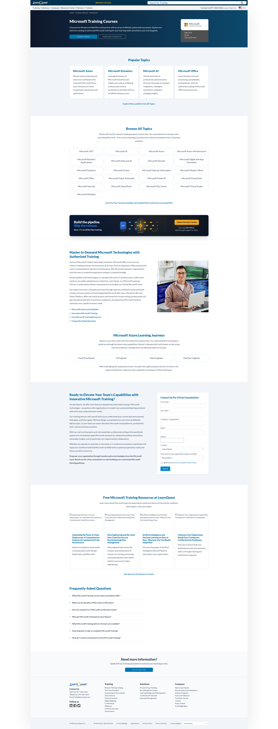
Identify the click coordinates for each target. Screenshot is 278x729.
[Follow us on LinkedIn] (71, 705)
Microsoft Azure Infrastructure (191, 151)
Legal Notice (135, 723)
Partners (80, 8)
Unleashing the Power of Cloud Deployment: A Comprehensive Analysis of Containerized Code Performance (86, 539)
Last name (165, 410)
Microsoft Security (86, 186)
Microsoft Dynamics (120, 71)
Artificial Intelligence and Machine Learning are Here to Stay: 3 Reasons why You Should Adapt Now (156, 539)
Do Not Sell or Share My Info (103, 723)
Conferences (109, 703)
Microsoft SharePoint (121, 186)
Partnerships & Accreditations (186, 690)
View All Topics (83, 36)
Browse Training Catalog (114, 688)
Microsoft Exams (121, 170)
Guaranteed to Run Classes (115, 693)
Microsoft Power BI (156, 178)
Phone (163, 437)
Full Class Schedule (112, 690)
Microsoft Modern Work (191, 170)
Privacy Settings (122, 723)
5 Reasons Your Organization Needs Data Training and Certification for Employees (190, 537)
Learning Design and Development (153, 693)
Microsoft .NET (86, 151)
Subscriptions (110, 695)
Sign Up (233, 8)
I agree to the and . (180, 463)
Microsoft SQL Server (156, 186)
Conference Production (148, 695)
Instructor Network (182, 695)
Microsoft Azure (83, 71)
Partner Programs (181, 693)
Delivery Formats (111, 698)
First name (165, 402)
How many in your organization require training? (179, 454)
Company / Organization (170, 419)
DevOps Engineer (191, 358)
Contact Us (205, 8)
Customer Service (181, 698)
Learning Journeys (111, 709)
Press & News (180, 703)
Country (164, 445)
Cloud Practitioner (86, 358)
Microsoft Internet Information (156, 170)
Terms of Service (161, 723)
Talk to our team (139, 670)
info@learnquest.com (82, 697)
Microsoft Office (188, 71)
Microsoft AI (151, 71)
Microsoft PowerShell (191, 178)
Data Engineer (156, 358)
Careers (178, 701)
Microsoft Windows (86, 194)
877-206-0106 (216, 8)
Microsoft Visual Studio (192, 186)
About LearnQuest (182, 688)
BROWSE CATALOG (103, 3)
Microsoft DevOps (156, 160)
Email (163, 428)
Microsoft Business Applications (86, 161)
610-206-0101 (83, 694)
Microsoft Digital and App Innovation (192, 161)
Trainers (89, 8)
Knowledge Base (181, 706)
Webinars (108, 706)
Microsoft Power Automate (121, 178)
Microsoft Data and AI (121, 160)
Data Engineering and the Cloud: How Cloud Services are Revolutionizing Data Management (121, 539)
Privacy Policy (191, 463)
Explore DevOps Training (187, 222)
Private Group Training (148, 688)
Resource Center (68, 8)
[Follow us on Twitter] (78, 705)
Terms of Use (177, 463)
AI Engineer (121, 358)
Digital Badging (110, 701)
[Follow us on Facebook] (74, 705)
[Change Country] (240, 8)
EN (244, 8)
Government (109, 711)
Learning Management (148, 698)
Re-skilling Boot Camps (148, 690)
